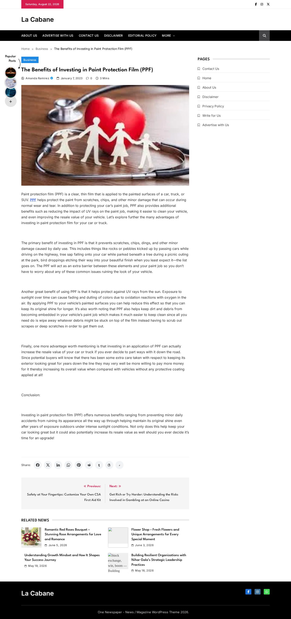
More (166, 35)
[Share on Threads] (109, 465)
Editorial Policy (142, 35)
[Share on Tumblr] (99, 465)
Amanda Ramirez (37, 78)
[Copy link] (119, 465)
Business (29, 60)
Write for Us (211, 116)
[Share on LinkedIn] (58, 465)
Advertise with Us (57, 35)
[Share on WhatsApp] (68, 465)
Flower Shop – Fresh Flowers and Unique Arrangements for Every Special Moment (155, 534)
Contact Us (89, 35)
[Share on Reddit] (89, 465)
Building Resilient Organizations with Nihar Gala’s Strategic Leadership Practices (158, 560)
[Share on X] (48, 465)
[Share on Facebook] (38, 465)
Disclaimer (113, 35)
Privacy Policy (213, 106)
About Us (29, 35)
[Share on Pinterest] (79, 465)
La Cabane (37, 19)
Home (206, 78)
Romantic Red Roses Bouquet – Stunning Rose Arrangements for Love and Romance (73, 534)
